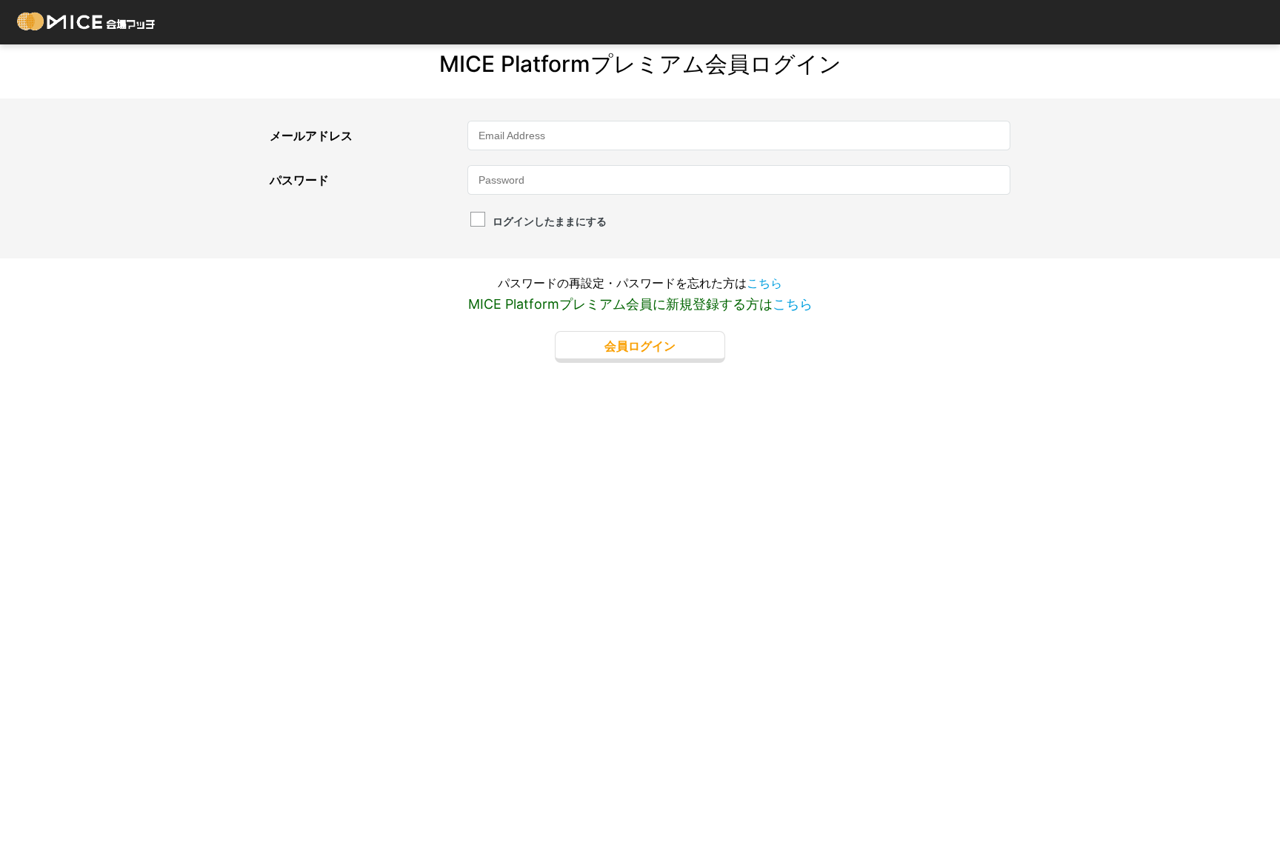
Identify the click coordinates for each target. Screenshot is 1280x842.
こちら (764, 282)
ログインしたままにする (550, 221)
